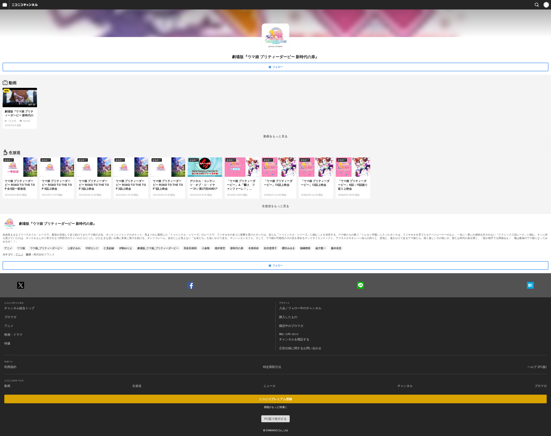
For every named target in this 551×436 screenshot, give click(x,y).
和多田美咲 (190, 248)
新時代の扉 (236, 248)
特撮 (7, 343)
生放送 (136, 386)
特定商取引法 (272, 367)
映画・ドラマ (13, 334)
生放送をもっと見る (275, 206)
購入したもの (288, 317)
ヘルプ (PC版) (537, 367)
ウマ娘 (21, 248)
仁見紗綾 (109, 248)
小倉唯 (206, 248)
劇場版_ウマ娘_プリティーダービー (158, 248)
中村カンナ (92, 248)
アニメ (8, 248)
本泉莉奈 (253, 248)
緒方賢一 (321, 248)
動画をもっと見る (275, 136)
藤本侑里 (336, 248)
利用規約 (10, 367)
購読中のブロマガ (291, 325)
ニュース (269, 386)
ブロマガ (10, 317)
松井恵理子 (270, 248)
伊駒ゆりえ (125, 248)
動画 (7, 386)
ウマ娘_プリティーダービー (46, 248)
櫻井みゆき (288, 248)
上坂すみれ (74, 248)
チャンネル (405, 386)
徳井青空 (220, 248)
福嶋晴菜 (305, 248)
